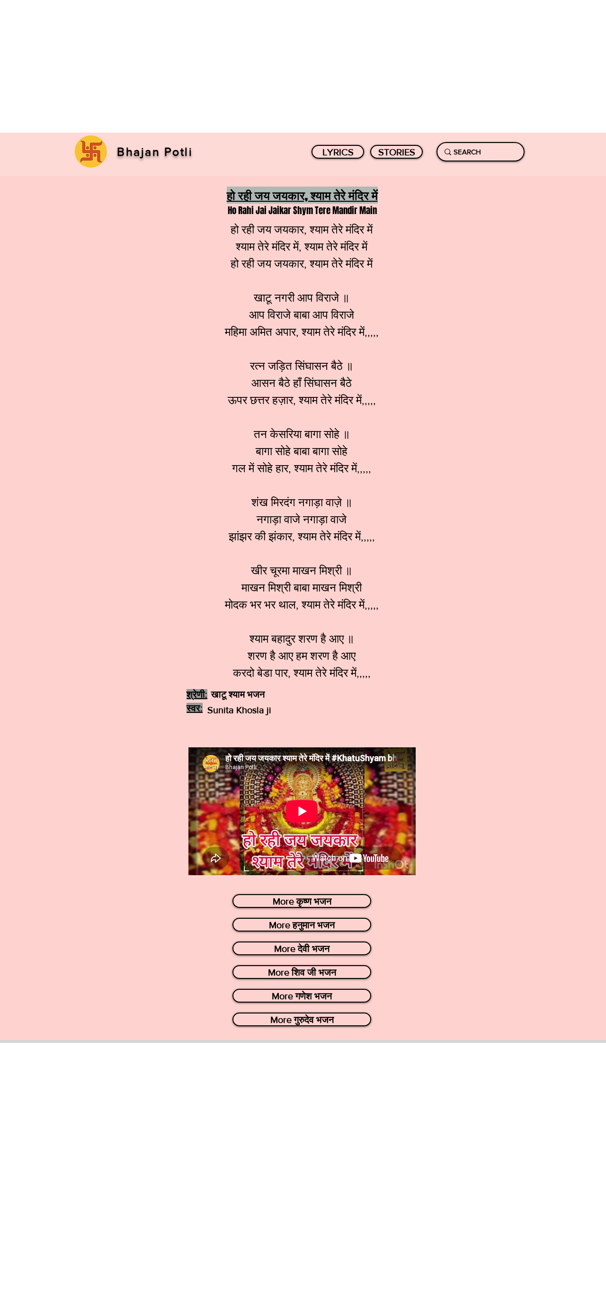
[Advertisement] (284, 66)
